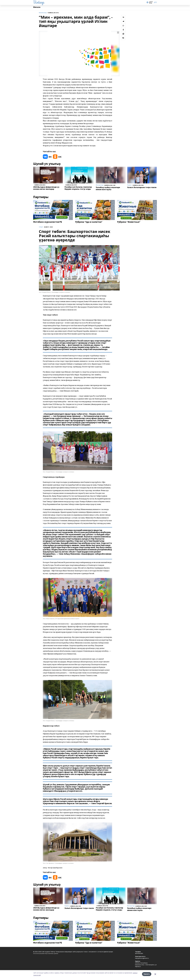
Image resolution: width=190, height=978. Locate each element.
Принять (147, 974)
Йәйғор (38, 2)
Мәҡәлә (36, 7)
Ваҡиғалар (43, 13)
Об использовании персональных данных (45, 953)
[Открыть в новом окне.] (47, 156)
